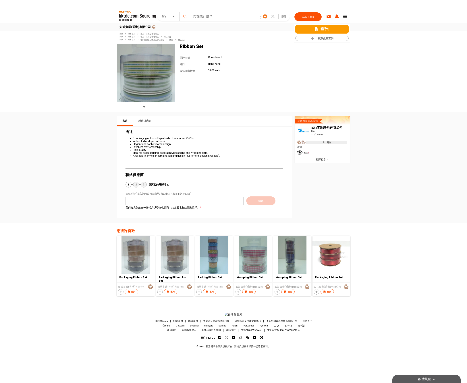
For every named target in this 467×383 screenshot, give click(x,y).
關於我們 (178, 321)
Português (249, 325)
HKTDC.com (161, 321)
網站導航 (231, 330)
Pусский (264, 325)
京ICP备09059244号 (251, 330)
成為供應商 (308, 16)
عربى (276, 325)
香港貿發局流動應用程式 (216, 321)
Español (194, 325)
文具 (171, 40)
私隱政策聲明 (189, 330)
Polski (235, 325)
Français (208, 325)
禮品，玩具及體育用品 (149, 34)
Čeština (166, 325)
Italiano (222, 325)
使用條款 (172, 330)
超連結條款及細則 (211, 330)
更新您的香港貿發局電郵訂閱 (281, 321)
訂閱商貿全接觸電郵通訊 (248, 321)
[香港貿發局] (233, 314)
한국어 (288, 325)
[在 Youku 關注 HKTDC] (261, 337)
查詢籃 (426, 379)
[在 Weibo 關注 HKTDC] (240, 337)
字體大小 (307, 321)
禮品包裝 (167, 37)
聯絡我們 (193, 321)
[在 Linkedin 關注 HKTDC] (233, 337)
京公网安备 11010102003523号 (283, 330)
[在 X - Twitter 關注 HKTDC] (226, 337)
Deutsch (180, 325)
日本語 (301, 325)
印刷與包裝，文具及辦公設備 (152, 40)
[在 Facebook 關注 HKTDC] (219, 337)
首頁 (121, 34)
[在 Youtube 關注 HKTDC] (254, 337)
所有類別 (131, 34)
